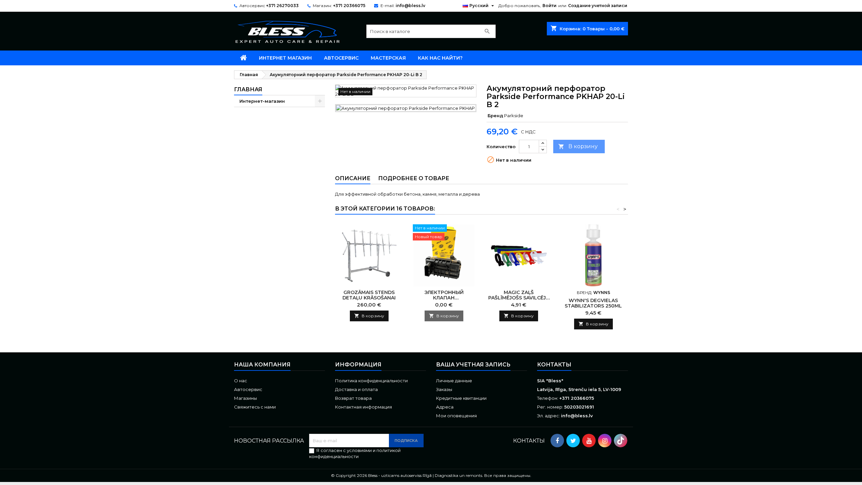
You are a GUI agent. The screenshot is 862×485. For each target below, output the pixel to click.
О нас (240, 380)
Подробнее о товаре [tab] (413, 178)
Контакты (554, 364)
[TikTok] (620, 440)
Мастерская (388, 58)
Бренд (495, 115)
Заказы (444, 389)
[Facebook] (557, 440)
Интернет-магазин (262, 101)
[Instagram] (604, 440)
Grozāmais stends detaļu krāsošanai (369, 295)
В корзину (578, 146)
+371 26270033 (282, 5)
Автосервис (341, 58)
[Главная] (243, 58)
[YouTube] (589, 440)
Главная (248, 89)
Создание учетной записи (597, 5)
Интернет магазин (285, 58)
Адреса (445, 407)
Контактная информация (363, 407)
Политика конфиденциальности (371, 380)
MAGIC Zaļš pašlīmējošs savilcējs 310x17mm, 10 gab (518, 297)
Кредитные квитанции (461, 398)
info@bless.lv (410, 5)
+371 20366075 (349, 5)
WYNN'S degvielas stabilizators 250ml (593, 303)
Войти (549, 5)
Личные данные (454, 380)
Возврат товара (353, 398)
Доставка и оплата (356, 389)
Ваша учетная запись (473, 364)
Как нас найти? (440, 58)
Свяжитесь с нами (255, 407)
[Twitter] (573, 440)
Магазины (245, 398)
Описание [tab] (352, 178)
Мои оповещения (456, 415)
